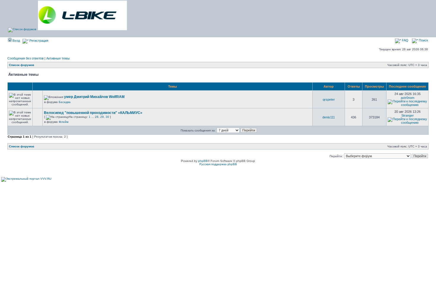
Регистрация (38, 40)
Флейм (64, 121)
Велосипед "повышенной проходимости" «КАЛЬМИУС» (93, 113)
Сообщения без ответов (25, 58)
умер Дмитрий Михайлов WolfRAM (94, 97)
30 (107, 116)
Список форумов (21, 65)
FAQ (404, 40)
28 (96, 116)
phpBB (203, 161)
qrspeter (329, 99)
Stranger (407, 115)
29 (102, 116)
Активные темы (58, 58)
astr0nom (407, 97)
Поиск (423, 40)
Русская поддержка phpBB (218, 164)
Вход (16, 40)
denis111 (328, 117)
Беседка (65, 102)
